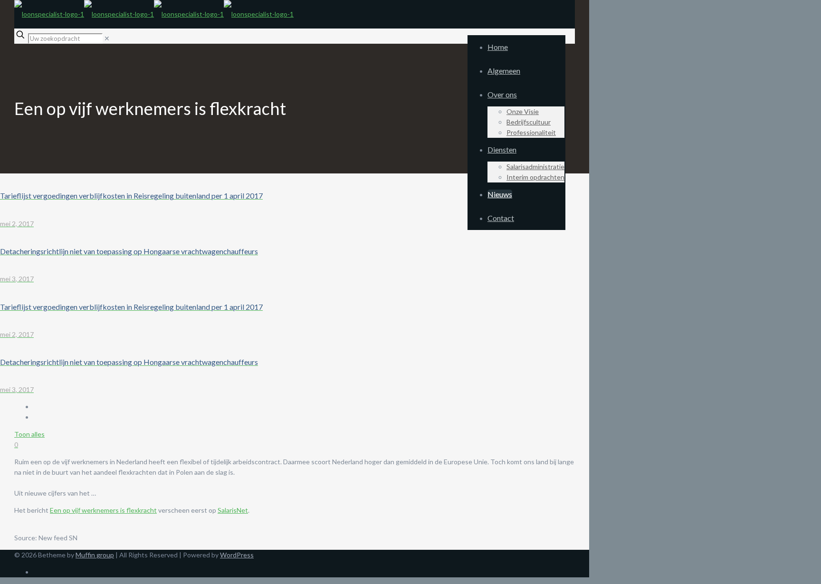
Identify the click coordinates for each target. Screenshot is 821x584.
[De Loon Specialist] (154, 14)
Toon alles (29, 434)
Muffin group (95, 555)
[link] (107, 38)
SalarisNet (233, 510)
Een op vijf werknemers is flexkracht (103, 510)
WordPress (237, 555)
